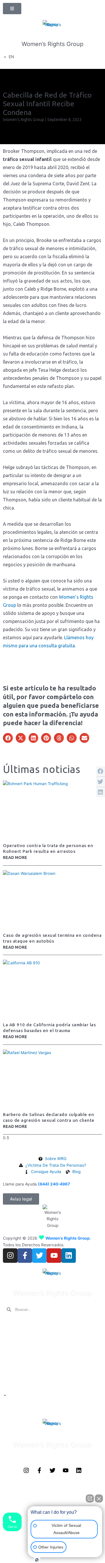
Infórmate (13, 1358)
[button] (8, 738)
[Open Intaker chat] (37, 1559)
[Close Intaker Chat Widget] (99, 1498)
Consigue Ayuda (20, 1381)
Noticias (11, 1370)
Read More (15, 857)
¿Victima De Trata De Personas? (37, 1347)
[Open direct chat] (90, 1498)
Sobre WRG (15, 1335)
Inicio (8, 1323)
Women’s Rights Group (52, 44)
